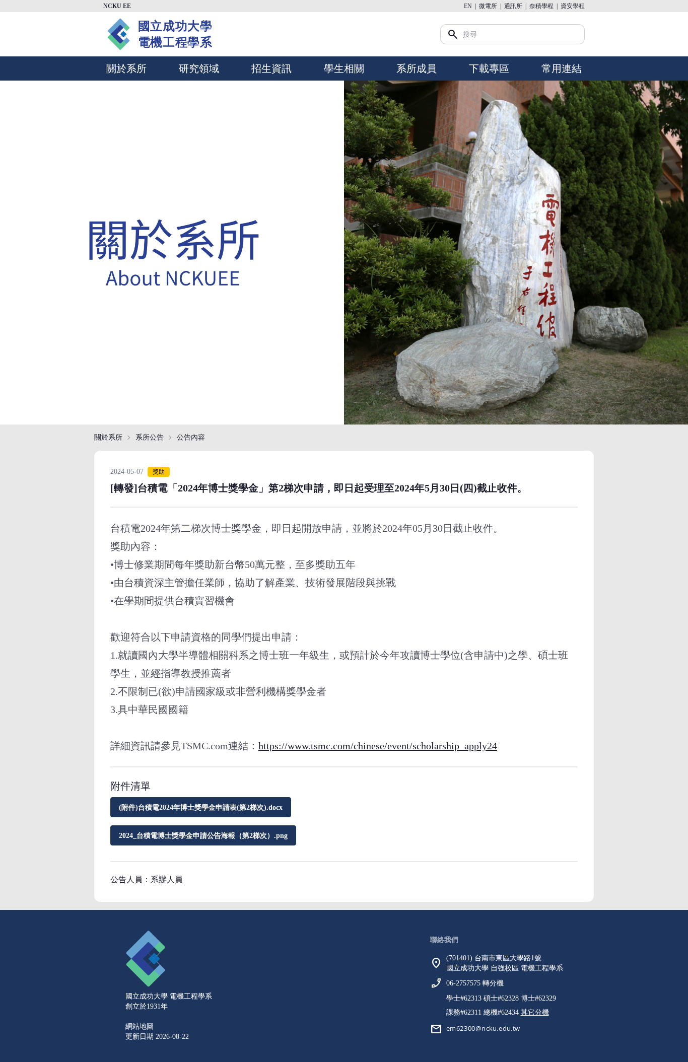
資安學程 (573, 6)
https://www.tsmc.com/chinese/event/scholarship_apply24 (377, 745)
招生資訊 (271, 68)
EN (468, 6)
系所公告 (149, 437)
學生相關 (344, 68)
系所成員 (416, 68)
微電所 (488, 6)
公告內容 (191, 437)
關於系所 (126, 68)
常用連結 (561, 68)
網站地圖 (139, 1026)
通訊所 (513, 6)
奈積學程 (541, 6)
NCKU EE (117, 6)
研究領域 (199, 68)
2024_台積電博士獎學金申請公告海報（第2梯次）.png (203, 835)
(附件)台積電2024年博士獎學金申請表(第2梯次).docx (201, 807)
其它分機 (535, 1012)
